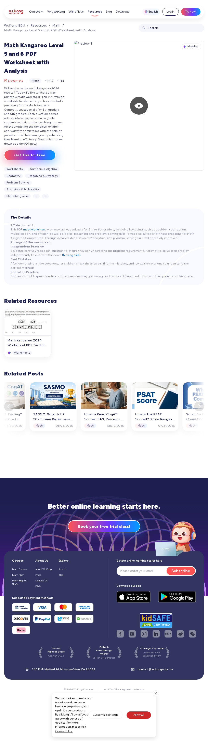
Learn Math (18, 575)
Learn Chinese (19, 569)
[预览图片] (139, 106)
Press (38, 575)
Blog (109, 11)
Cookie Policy (64, 731)
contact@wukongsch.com (155, 669)
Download (123, 11)
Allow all (138, 715)
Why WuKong (56, 11)
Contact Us (41, 580)
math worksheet (34, 229)
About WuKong (43, 569)
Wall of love (76, 11)
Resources (95, 11)
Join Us (62, 569)
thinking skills (71, 255)
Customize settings (105, 714)
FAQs (38, 586)
